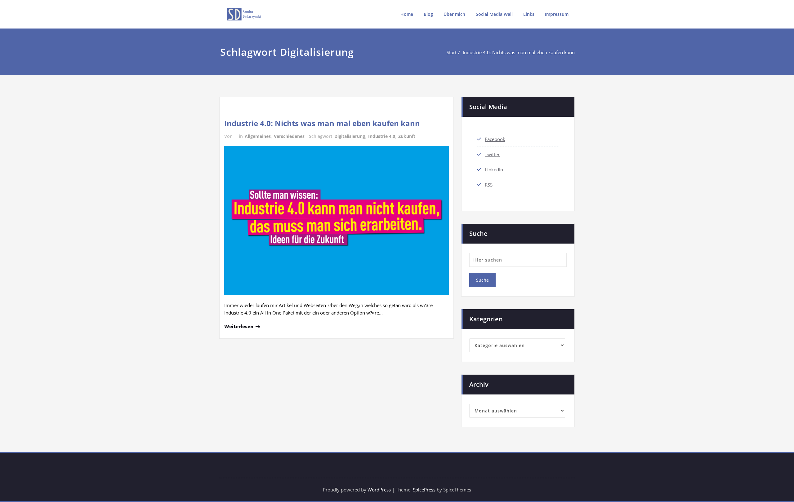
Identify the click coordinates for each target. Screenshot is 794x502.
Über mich (454, 14)
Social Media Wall (494, 14)
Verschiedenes (289, 136)
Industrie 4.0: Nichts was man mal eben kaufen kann (519, 52)
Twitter (492, 154)
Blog (428, 14)
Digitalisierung (349, 136)
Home (406, 14)
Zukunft (406, 136)
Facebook (495, 139)
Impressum (557, 14)
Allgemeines (258, 136)
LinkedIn (494, 169)
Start (452, 52)
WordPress (379, 490)
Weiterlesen (238, 326)
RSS (489, 185)
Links (528, 14)
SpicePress (424, 490)
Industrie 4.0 (381, 136)
